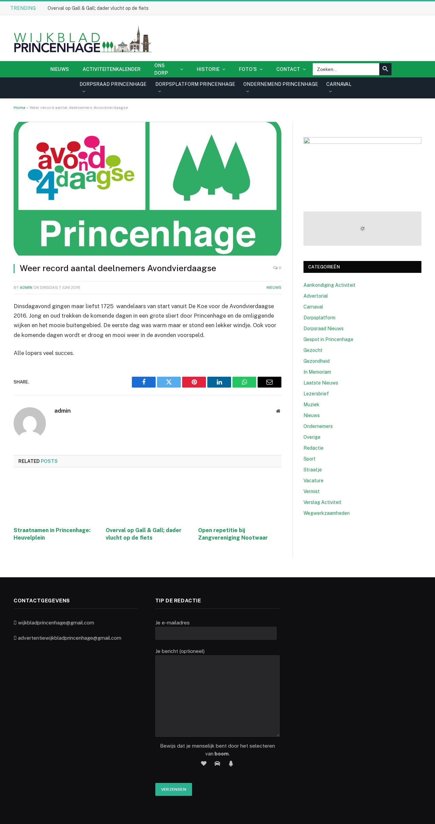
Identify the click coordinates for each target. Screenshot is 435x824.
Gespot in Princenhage (328, 339)
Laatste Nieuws (320, 383)
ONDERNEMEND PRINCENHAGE (280, 84)
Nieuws (59, 69)
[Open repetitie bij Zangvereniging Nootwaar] (239, 499)
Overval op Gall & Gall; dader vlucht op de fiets (98, 8)
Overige (311, 437)
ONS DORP (161, 69)
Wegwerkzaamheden (326, 513)
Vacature (313, 480)
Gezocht (313, 350)
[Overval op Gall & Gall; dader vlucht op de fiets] (147, 499)
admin (26, 287)
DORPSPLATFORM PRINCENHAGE (195, 84)
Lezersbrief (316, 393)
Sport (309, 459)
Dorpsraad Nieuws (323, 328)
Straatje (312, 469)
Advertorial (315, 296)
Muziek (311, 404)
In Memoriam (317, 372)
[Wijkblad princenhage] (81, 38)
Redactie (313, 448)
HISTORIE (208, 69)
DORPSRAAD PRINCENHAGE (113, 84)
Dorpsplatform (319, 317)
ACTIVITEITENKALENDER (112, 69)
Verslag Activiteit (322, 502)
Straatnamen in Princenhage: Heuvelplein (52, 534)
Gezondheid (316, 361)
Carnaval (313, 307)
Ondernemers (318, 426)
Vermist (311, 491)
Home (19, 107)
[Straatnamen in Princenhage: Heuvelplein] (55, 499)
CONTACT (288, 69)
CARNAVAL (338, 84)
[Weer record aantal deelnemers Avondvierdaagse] (147, 189)
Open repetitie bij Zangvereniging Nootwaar (233, 534)
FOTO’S (248, 69)
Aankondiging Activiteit (329, 285)
